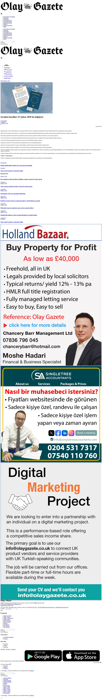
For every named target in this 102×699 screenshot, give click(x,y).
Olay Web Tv (6, 624)
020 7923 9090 (4, 604)
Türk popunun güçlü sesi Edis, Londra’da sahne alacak (16, 186)
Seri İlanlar (5, 679)
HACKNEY (9, 69)
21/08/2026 (3, 182)
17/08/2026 (3, 203)
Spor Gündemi (6, 627)
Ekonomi (5, 623)
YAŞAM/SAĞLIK (7, 20)
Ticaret (4, 684)
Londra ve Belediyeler (8, 618)
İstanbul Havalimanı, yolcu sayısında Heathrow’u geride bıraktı (19, 215)
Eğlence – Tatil (6, 690)
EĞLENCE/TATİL (7, 23)
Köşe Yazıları (6, 625)
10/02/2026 (3, 122)
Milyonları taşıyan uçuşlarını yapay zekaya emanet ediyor (17, 208)
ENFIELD (7, 67)
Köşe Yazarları (6, 693)
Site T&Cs (5, 644)
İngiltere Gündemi (7, 615)
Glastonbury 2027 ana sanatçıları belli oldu (13, 193)
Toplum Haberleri (7, 620)
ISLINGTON (9, 74)
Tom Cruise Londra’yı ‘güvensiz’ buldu (12, 222)
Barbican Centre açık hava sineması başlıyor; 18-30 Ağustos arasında (20, 201)
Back (2, 610)
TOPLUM (5, 18)
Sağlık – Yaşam (6, 617)
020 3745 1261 (41, 603)
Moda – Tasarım (6, 622)
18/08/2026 (3, 196)
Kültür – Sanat (6, 619)
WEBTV (5, 24)
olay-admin (4, 120)
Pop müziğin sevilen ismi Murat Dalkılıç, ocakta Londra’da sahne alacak (21, 179)
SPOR (4, 26)
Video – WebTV (7, 691)
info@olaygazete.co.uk (16, 604)
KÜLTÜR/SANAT (7, 21)
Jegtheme (32, 670)
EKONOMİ (6, 19)
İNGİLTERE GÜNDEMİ (9, 16)
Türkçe (9, 608)
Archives (5, 645)
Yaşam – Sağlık (6, 686)
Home (2, 80)
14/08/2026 (3, 211)
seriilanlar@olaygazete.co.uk (7, 605)
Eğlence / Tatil (7, 80)
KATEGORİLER (7, 678)
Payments (5, 638)
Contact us (5, 647)
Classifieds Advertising (8, 637)
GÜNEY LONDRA (8, 76)
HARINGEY (9, 71)
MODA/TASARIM (7, 25)
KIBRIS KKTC (7, 78)
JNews (5, 670)
